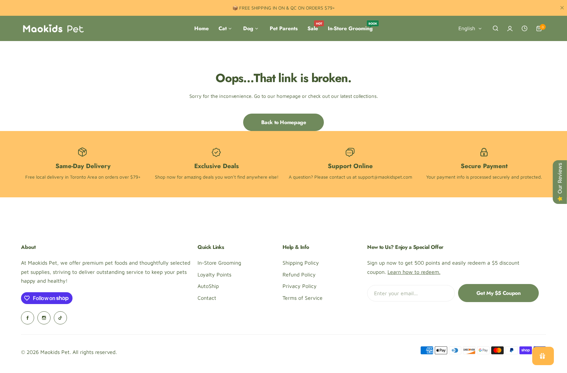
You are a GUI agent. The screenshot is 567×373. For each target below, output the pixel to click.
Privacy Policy (300, 286)
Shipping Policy (301, 263)
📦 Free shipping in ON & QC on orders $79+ (283, 8)
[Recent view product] (524, 28)
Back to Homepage (283, 122)
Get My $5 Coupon (498, 293)
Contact (207, 298)
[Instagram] (44, 317)
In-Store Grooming (219, 263)
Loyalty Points (214, 274)
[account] (510, 28)
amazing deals (199, 177)
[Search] (495, 28)
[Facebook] (27, 317)
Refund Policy (299, 274)
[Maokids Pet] (53, 28)
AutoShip (208, 286)
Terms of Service (303, 298)
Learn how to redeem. (414, 272)
